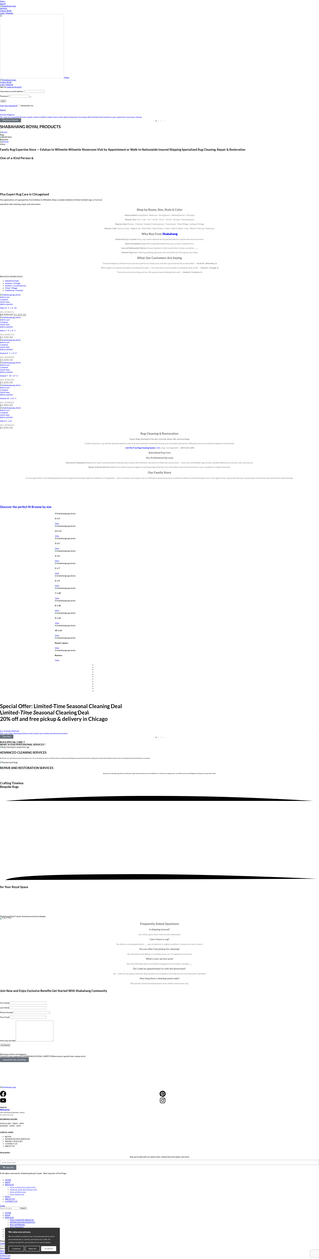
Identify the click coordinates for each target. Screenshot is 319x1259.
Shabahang (170, 234)
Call (158, 448)
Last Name (4, 1007)
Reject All (32, 1249)
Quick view (4, 302)
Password (5, 96)
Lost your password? (9, 105)
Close (2, 1205)
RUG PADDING (17, 1194)
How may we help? (8, 1040)
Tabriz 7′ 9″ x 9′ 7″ (8, 331)
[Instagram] (163, 1100)
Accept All (49, 1249)
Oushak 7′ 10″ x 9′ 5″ (9, 376)
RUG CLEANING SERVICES (23, 1187)
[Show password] (31, 96)
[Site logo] (8, 6)
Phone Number (6, 1012)
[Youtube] (3, 1100)
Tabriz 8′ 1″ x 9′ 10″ (8, 308)
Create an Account (14, 87)
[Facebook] (3, 1094)
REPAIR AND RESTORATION (23, 1190)
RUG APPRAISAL (18, 1192)
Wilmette (5, 1109)
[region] (32, 1241)
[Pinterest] (163, 1094)
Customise (16, 1249)
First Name (4, 1003)
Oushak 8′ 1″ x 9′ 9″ (8, 353)
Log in (3, 101)
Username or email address (12, 91)
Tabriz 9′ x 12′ (6, 421)
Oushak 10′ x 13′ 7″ (8, 398)
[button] (2, 117)
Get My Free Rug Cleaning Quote (140, 448)
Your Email (4, 1017)
